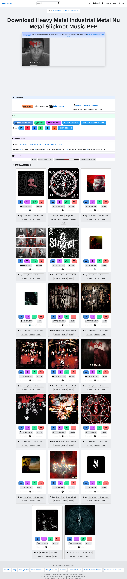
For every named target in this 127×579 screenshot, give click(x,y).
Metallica (38, 149)
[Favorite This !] (59, 202)
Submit (97, 3)
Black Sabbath (100, 149)
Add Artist (27, 106)
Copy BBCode (66, 128)
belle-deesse (58, 106)
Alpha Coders (7, 3)
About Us (7, 570)
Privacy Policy (24, 570)
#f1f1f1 (71, 159)
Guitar (32, 149)
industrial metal (35, 144)
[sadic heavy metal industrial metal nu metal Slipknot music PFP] (63, 183)
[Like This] (99, 202)
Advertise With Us (75, 570)
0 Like (40, 123)
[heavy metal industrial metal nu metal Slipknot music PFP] (96, 184)
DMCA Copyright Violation (93, 570)
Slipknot (53, 144)
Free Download (24, 123)
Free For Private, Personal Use (86, 105)
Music (38, 219)
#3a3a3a (61, 159)
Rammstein (46, 149)
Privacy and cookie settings (113, 570)
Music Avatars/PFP (71, 11)
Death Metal (72, 149)
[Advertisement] (63, 80)
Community (107, 3)
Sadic (61, 216)
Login (115, 3)
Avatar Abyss (57, 11)
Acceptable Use (51, 570)
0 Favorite (54, 123)
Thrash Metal (82, 149)
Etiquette (63, 570)
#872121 (66, 159)
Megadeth (91, 149)
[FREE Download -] (53, 202)
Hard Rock (62, 149)
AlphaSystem (36, 210)
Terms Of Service (37, 570)
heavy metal (24, 144)
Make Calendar (71, 123)
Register (121, 3)
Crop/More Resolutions (93, 123)
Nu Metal (24, 219)
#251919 (76, 159)
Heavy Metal (28, 216)
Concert (54, 149)
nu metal (46, 144)
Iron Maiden (24, 149)
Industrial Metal (38, 216)
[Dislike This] (74, 202)
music (60, 144)
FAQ (14, 570)
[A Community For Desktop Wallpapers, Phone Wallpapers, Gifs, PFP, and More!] (49, 11)
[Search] (58, 3)
